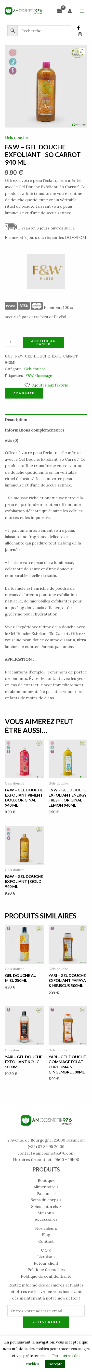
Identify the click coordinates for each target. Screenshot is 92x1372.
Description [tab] (16, 419)
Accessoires (46, 1219)
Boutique (46, 1180)
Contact (46, 1241)
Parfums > (46, 1193)
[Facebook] (78, 28)
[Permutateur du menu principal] (82, 11)
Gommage (43, 375)
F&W (30, 375)
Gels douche (16, 137)
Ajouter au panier (43, 342)
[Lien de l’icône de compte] (69, 11)
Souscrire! (46, 1322)
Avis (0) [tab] (11, 440)
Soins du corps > (46, 1199)
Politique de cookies (46, 1269)
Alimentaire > (46, 1186)
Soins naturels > (46, 1206)
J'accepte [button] (55, 1364)
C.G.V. (46, 1250)
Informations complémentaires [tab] (35, 430)
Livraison (46, 1256)
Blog (46, 1234)
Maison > (46, 1212)
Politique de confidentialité (46, 1276)
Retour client (46, 1263)
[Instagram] (80, 34)
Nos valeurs (46, 1228)
